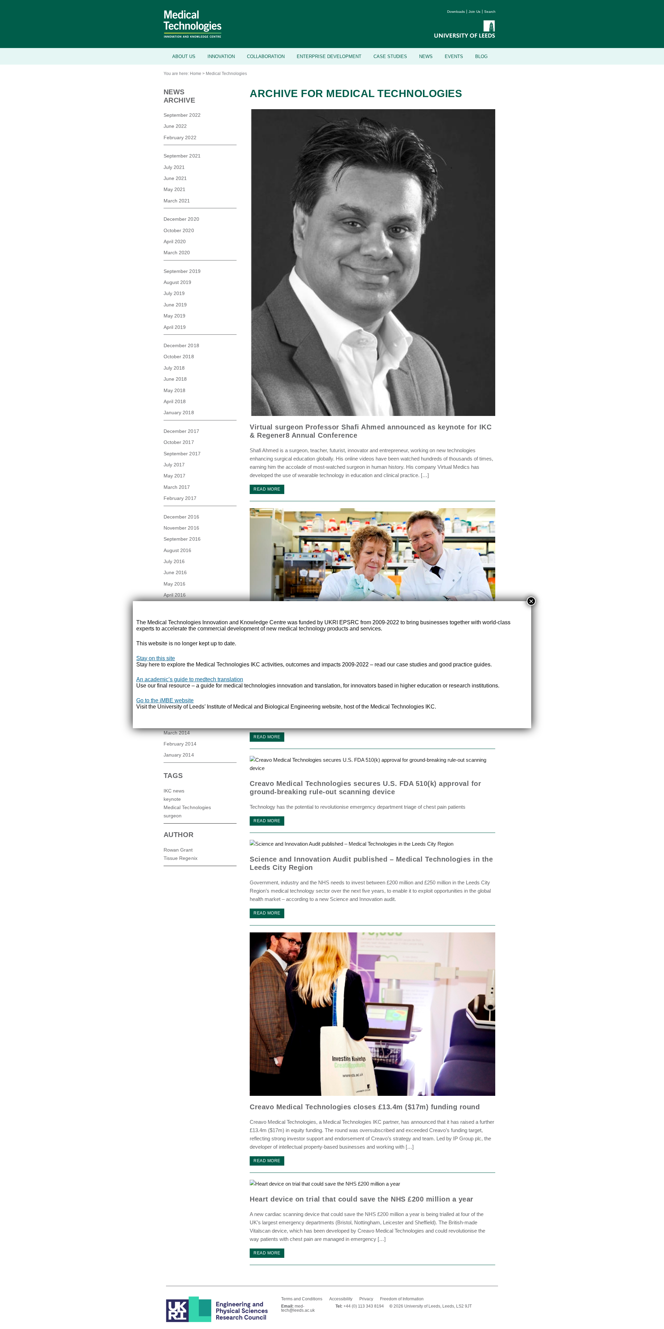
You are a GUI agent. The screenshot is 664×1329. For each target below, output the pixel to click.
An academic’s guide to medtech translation (189, 679)
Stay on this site (155, 658)
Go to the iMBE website (165, 700)
